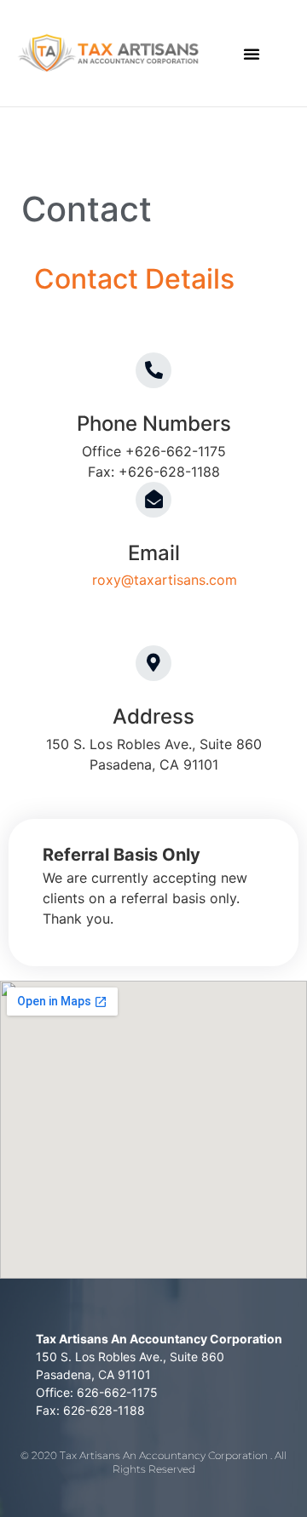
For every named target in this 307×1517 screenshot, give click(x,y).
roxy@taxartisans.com (164, 579)
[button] (251, 53)
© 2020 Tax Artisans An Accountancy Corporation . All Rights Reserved (153, 1462)
